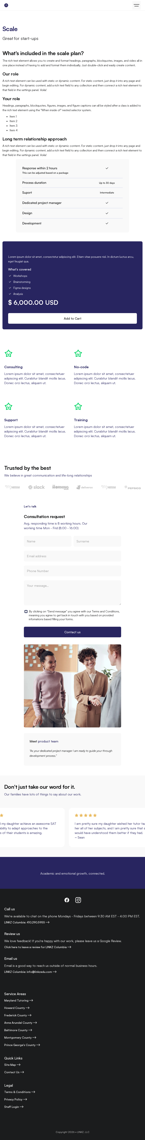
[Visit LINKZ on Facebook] (67, 900)
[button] (136, 5)
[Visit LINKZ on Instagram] (78, 900)
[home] (6, 5)
